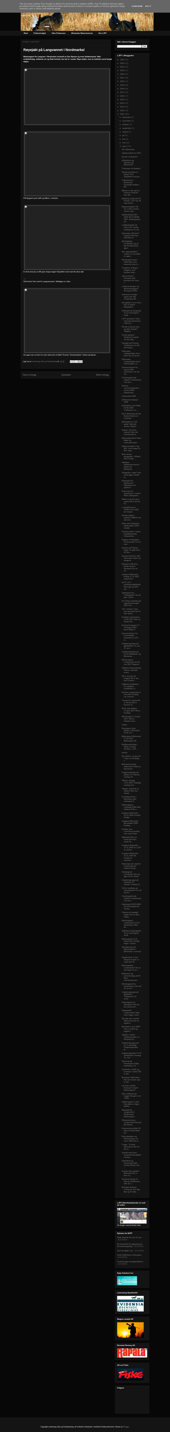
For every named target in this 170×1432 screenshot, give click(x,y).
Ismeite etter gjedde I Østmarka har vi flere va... (131, 1173)
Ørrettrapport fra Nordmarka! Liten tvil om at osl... (131, 986)
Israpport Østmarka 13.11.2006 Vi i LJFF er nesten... (131, 847)
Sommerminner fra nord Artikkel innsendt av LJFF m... (130, 636)
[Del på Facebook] (78, 361)
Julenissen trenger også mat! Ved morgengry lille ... (130, 296)
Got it (148, 6)
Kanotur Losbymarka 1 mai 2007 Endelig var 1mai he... (131, 694)
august (125, 132)
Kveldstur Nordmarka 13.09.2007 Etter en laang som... (131, 619)
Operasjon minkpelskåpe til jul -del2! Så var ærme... (131, 353)
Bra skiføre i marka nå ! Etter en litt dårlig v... (131, 758)
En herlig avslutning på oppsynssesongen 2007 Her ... (131, 603)
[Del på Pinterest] (81, 361)
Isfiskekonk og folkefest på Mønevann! (128, 162)
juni (124, 139)
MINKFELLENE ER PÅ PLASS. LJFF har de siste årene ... (131, 201)
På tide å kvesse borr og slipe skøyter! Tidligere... (131, 329)
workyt (124, 752)
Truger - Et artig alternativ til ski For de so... (131, 1146)
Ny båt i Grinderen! (130, 157)
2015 (122, 99)
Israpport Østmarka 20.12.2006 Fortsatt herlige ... (131, 815)
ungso (124, 725)
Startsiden (66, 375)
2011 (122, 114)
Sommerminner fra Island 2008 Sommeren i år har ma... (131, 370)
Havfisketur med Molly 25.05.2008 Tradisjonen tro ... (131, 407)
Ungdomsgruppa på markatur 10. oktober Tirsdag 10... (131, 882)
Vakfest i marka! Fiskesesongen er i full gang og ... (131, 1037)
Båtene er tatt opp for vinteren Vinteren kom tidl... (131, 192)
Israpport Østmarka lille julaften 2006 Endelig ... (130, 823)
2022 (122, 74)
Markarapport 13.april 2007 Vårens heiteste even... (131, 718)
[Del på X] (76, 361)
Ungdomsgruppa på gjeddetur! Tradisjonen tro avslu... (130, 995)
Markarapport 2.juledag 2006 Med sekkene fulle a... (131, 807)
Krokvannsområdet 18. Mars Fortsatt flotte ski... (131, 1130)
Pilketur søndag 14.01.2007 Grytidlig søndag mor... (131, 782)
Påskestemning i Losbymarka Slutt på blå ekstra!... (131, 1122)
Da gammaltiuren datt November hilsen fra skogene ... (131, 558)
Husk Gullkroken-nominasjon (129, 1255)
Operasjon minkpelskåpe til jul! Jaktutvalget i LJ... (131, 361)
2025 (122, 63)
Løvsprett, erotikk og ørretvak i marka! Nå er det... (131, 1071)
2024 (122, 67)
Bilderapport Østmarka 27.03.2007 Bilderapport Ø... (131, 738)
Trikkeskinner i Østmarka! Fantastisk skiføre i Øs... (131, 183)
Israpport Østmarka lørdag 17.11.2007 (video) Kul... (130, 576)
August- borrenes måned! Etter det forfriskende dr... (130, 432)
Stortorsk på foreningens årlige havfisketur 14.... (130, 1063)
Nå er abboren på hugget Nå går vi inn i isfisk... (131, 1096)
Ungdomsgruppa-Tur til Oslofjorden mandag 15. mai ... (131, 1055)
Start (26, 33)
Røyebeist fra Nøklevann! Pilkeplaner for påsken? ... (129, 484)
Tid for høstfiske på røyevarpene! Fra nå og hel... (131, 890)
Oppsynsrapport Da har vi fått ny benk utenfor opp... (130, 209)
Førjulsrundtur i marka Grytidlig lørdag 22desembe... (131, 533)
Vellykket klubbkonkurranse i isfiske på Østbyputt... (131, 465)
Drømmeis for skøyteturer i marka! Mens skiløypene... (131, 493)
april (124, 146)
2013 (122, 107)
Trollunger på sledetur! (131, 168)
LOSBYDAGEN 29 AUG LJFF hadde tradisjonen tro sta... (131, 227)
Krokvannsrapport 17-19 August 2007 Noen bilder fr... (131, 627)
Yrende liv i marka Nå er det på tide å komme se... (131, 702)
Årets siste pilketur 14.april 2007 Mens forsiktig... (131, 710)
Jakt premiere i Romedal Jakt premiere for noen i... (130, 279)
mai (124, 143)
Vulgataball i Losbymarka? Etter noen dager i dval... (131, 1012)
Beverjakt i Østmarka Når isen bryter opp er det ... (131, 1079)
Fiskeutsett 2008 (129, 396)
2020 (122, 81)
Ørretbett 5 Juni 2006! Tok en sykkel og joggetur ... (131, 1029)
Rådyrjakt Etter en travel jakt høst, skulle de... (129, 839)
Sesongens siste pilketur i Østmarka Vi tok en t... (131, 730)
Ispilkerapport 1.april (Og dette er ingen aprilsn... (130, 1104)
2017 (122, 92)
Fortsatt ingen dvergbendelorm (130, 1262)
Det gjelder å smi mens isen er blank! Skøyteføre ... (131, 304)
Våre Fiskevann (59, 33)
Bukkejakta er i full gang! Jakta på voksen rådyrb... (129, 424)
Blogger (126, 1427)
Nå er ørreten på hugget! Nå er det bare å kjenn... (130, 678)
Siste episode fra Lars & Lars (129, 1237)
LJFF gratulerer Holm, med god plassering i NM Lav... (131, 321)
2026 (122, 60)
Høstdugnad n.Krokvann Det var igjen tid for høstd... (131, 874)
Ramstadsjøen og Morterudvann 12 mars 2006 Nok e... (131, 1138)
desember (126, 117)
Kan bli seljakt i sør (125, 1251)
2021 (122, 78)
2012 (122, 110)
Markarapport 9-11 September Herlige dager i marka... (131, 941)
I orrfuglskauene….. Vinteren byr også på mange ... (130, 509)
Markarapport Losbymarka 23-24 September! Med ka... (131, 923)
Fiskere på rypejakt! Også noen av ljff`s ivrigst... (131, 914)
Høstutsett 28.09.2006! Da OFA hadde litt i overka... (131, 906)
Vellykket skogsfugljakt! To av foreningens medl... (131, 933)
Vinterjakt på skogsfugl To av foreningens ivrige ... (131, 313)
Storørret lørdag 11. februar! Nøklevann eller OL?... (131, 1181)
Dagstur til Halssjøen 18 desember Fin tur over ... (131, 542)
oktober (125, 124)
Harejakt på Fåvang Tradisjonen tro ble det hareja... (130, 345)
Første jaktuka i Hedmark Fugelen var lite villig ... (130, 337)
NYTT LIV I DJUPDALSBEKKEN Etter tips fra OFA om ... (131, 585)
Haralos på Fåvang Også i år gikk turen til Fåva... (131, 550)
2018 (122, 89)
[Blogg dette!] (73, 361)
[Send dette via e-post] (71, 361)
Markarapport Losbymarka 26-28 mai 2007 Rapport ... (131, 662)
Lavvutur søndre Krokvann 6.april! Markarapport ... (130, 1087)
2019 (122, 85)
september (127, 128)
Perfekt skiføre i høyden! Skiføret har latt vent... (131, 517)
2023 (122, 70)
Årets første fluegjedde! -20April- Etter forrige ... (131, 456)
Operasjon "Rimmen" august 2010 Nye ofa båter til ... (130, 235)
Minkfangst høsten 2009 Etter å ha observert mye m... (131, 262)
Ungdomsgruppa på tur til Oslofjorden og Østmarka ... (131, 654)
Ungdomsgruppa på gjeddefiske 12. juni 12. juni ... (131, 645)
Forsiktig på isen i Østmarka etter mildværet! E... (129, 799)
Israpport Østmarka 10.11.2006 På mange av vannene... (130, 856)
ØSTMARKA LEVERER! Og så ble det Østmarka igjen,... (130, 244)
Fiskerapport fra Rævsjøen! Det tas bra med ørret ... (130, 1004)
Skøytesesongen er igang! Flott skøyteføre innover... (131, 174)
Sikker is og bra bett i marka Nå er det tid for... (131, 501)
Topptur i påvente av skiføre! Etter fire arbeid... (130, 791)
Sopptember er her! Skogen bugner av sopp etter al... (130, 959)
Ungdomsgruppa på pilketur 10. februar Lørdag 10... (131, 774)
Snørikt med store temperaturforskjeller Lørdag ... (131, 1155)
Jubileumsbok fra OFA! (131, 153)
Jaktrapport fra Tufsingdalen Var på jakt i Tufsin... (131, 595)
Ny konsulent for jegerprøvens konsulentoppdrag (130, 1245)
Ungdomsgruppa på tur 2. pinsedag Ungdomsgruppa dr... (130, 1046)
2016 (122, 96)
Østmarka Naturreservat (82, 33)
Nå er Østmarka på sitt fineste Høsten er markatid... (131, 416)
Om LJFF (102, 33)
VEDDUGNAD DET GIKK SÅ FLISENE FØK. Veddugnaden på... (131, 218)
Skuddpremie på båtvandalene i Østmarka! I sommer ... (131, 950)
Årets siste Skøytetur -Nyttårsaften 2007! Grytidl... (131, 525)
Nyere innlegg (29, 375)
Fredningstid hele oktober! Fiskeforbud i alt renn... (131, 380)
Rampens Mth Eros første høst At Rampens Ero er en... (130, 567)
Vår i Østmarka (128, 149)
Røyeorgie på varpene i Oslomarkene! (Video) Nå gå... (131, 866)
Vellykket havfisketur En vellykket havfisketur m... (130, 686)
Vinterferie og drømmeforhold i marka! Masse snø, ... (131, 1164)
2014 (122, 103)
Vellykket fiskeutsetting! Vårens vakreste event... (131, 670)
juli (123, 135)
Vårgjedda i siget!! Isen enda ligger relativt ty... (131, 475)
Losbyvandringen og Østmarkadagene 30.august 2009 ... (130, 288)
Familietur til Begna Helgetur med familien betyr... (130, 270)
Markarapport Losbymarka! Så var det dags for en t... (131, 967)
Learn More (137, 6)
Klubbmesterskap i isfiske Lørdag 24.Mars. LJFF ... (130, 746)
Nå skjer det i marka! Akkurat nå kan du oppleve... (130, 1020)
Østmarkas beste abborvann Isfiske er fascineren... (131, 766)
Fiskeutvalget (40, 33)
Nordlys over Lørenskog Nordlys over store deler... (131, 831)
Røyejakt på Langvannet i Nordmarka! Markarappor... (129, 1113)
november (126, 121)
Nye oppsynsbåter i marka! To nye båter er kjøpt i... (131, 254)
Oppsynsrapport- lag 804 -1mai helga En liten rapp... (131, 448)
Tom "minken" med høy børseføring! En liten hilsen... (131, 611)
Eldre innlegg (102, 375)
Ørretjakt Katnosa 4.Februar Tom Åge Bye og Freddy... (131, 1189)
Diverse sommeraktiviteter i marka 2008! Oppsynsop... (131, 389)
